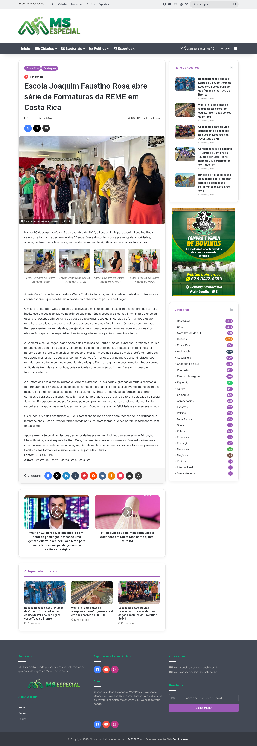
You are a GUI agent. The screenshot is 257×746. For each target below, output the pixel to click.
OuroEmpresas (181, 739)
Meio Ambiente (186, 419)
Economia (183, 437)
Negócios (182, 455)
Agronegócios (185, 400)
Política (90, 4)
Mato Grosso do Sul (189, 332)
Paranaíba (183, 370)
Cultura (181, 461)
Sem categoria (186, 473)
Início (51, 4)
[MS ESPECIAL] (51, 26)
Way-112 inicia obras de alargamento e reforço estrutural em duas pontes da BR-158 (92, 611)
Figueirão (183, 382)
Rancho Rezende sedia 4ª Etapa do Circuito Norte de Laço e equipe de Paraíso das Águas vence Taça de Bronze (214, 86)
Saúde (181, 425)
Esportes (103, 4)
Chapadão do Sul (188, 363)
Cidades (63, 4)
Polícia (181, 431)
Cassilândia (184, 357)
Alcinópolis (184, 351)
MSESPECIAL (135, 739)
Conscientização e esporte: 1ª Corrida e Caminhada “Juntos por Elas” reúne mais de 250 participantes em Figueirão (215, 156)
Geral (180, 326)
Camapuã (183, 394)
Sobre (22, 713)
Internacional (185, 467)
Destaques (49, 68)
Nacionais (77, 4)
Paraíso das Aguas (188, 376)
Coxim (181, 388)
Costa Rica (32, 68)
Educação (183, 443)
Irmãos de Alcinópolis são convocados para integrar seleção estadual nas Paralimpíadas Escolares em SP (214, 182)
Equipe (22, 719)
